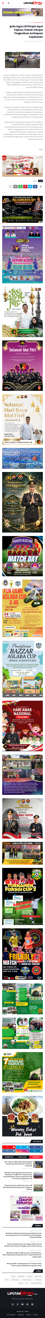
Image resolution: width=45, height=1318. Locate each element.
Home (35, 1315)
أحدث (40, 192)
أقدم (4, 192)
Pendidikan (15, 1280)
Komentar (9, 1157)
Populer (36, 1157)
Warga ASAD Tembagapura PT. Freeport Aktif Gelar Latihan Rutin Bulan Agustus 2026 (24, 1265)
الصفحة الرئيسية (38, 22)
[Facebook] (35, 186)
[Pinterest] (25, 186)
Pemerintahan (26, 1280)
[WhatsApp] (20, 186)
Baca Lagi (22, 1157)
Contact (21, 1315)
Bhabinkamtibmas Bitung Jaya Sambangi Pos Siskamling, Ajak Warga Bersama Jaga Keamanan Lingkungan (22, 1255)
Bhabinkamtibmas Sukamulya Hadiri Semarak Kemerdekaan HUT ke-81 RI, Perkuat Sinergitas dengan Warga (24, 1235)
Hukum (29, 1276)
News (30, 22)
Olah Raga (38, 1280)
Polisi (7, 1280)
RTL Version (11, 1315)
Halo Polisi (38, 1276)
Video (21, 1283)
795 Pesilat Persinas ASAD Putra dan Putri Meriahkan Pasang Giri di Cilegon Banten (17, 1187)
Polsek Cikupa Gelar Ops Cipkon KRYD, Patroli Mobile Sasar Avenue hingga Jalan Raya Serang (23, 1245)
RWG (26, 1311)
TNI (27, 1283)
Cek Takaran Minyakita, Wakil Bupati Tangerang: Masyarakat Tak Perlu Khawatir (18, 1164)
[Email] (15, 186)
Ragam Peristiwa (36, 1283)
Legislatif (21, 1276)
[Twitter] (30, 186)
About (28, 1315)
